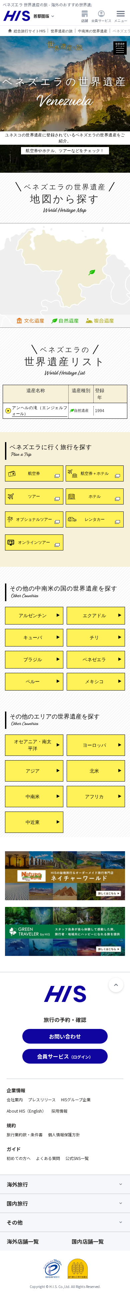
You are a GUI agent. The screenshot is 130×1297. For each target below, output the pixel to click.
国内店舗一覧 (88, 1241)
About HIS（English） (26, 1111)
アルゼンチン (33, 615)
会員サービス (101, 20)
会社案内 (15, 1099)
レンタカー (95, 519)
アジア (33, 771)
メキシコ (94, 681)
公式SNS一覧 (77, 1158)
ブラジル (32, 659)
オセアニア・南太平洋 (32, 745)
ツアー (34, 496)
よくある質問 (48, 1158)
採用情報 (59, 1111)
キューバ (32, 637)
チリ (94, 637)
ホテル (95, 496)
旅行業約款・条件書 (25, 1134)
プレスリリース (42, 1099)
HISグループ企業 (76, 1099)
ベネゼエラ (94, 659)
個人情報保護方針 (64, 1134)
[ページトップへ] (116, 985)
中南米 (33, 796)
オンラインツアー (34, 542)
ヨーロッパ (94, 745)
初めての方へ (19, 1158)
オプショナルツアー (34, 519)
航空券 (34, 473)
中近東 (33, 822)
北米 (94, 771)
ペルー (33, 681)
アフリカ (94, 796)
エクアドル (94, 615)
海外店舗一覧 (23, 1241)
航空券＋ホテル (95, 473)
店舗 (84, 20)
